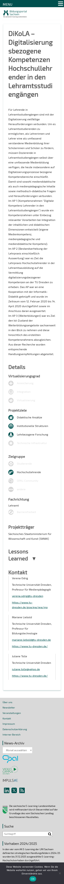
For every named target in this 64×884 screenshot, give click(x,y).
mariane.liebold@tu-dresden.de (31, 639)
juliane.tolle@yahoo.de (26, 669)
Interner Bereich (11, 734)
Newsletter (9, 707)
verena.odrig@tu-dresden (27, 596)
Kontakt (7, 718)
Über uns (7, 702)
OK (32, 878)
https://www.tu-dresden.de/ (30, 646)
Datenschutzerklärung (15, 729)
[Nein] (59, 873)
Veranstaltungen (12, 713)
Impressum (9, 723)
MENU (7, 4)
